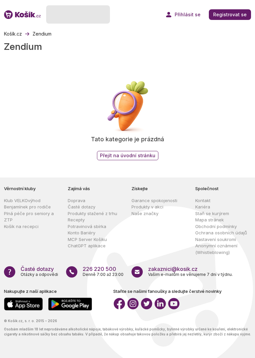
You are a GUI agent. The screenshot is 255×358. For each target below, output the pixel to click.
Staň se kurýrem (212, 213)
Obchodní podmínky (216, 226)
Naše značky (144, 213)
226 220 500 (99, 269)
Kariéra (202, 206)
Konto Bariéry (81, 232)
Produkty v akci (147, 206)
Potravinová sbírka (87, 226)
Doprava (76, 200)
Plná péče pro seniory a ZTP (29, 217)
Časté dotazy (81, 206)
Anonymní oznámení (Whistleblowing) (216, 249)
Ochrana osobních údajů (221, 232)
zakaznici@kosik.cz (173, 269)
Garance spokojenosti (154, 200)
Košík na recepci (21, 226)
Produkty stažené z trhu (92, 213)
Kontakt (203, 200)
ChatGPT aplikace (87, 245)
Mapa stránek (209, 219)
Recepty (76, 219)
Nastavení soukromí (215, 239)
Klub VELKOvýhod (22, 200)
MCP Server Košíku (87, 239)
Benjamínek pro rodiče (27, 206)
